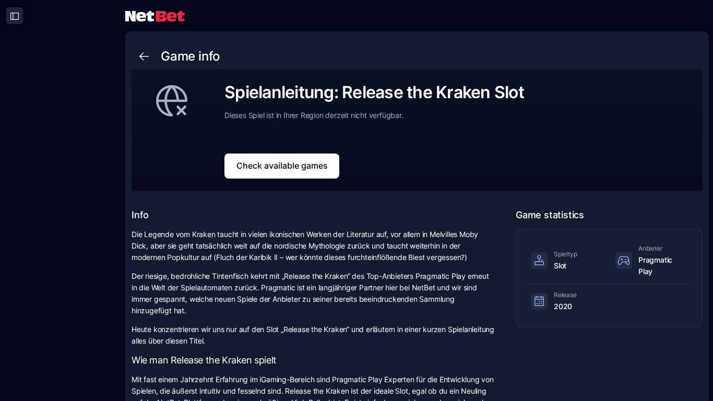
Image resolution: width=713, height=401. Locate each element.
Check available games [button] (282, 165)
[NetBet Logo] (155, 15)
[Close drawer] (14, 15)
